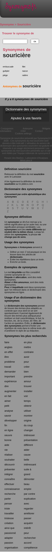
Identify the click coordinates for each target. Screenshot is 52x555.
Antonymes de (22, 86)
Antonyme (28, 128)
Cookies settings (23, 133)
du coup (28, 425)
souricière (39, 174)
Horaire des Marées (14, 158)
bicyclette (17, 272)
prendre (28, 376)
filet (23, 66)
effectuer (9, 484)
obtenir (27, 405)
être (6, 357)
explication (30, 498)
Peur (6, 287)
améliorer (29, 513)
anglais (8, 347)
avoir (26, 357)
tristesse (9, 518)
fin (5, 425)
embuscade (8, 66)
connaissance (12, 489)
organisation (11, 547)
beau (26, 484)
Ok (35, 41)
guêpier (6, 71)
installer (28, 391)
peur (26, 533)
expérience (10, 381)
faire (6, 342)
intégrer (8, 474)
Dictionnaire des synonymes (26, 110)
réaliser (8, 454)
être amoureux (21, 282)
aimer (7, 401)
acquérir (28, 523)
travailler (9, 513)
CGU (23, 131)
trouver (28, 386)
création (8, 523)
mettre (27, 347)
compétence (30, 547)
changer (28, 430)
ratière (25, 75)
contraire (29, 352)
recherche (10, 493)
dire (6, 386)
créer (27, 366)
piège (5, 75)
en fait (7, 396)
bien (26, 371)
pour (26, 361)
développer (10, 420)
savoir (7, 415)
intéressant (30, 464)
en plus (28, 342)
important (9, 376)
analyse (8, 410)
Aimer (7, 282)
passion (8, 542)
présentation (31, 440)
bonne (7, 440)
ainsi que (9, 528)
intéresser (29, 435)
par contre (29, 493)
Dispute (8, 277)
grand (27, 474)
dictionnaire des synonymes (22, 306)
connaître (9, 479)
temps (27, 401)
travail (7, 366)
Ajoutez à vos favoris (26, 118)
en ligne (8, 430)
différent (28, 445)
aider (26, 449)
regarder (28, 508)
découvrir (9, 464)
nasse (25, 71)
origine (27, 420)
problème (9, 361)
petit (6, 405)
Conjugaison (7, 128)
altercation (21, 277)
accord (27, 542)
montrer (28, 415)
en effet (8, 352)
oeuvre (8, 435)
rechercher (30, 538)
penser (8, 503)
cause (27, 454)
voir (26, 396)
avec (26, 503)
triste (7, 508)
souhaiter (9, 459)
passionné (10, 533)
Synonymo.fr (28, 7)
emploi (27, 489)
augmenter (10, 391)
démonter (29, 479)
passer (27, 518)
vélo (28, 275)
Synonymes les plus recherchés (25, 336)
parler (7, 498)
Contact (39, 131)
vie (6, 449)
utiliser (27, 410)
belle (26, 459)
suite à (27, 469)
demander (10, 371)
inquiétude (18, 287)
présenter (9, 469)
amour (27, 381)
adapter (8, 538)
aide (6, 445)
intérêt (27, 528)
